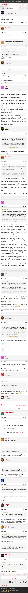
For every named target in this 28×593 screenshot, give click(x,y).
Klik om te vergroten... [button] (14, 147)
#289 (26, 278)
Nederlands (12, 588)
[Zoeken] (26, 1)
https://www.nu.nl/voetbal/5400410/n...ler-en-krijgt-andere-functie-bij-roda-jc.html (14, 23)
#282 (26, 32)
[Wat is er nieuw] (23, 1)
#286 (26, 133)
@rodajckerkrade (13, 424)
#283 (26, 46)
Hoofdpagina (4, 591)
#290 (26, 322)
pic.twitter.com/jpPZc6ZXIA (10, 430)
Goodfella (4, 8)
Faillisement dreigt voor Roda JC (9, 35)
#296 (26, 464)
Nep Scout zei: (5, 446)
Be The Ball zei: (5, 49)
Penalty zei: (4, 562)
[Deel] (24, 17)
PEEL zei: (3, 136)
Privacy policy (19, 590)
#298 (26, 509)
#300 (26, 559)
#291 (26, 361)
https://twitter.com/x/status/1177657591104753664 (14, 406)
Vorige (8, 574)
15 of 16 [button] (13, 574)
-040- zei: (3, 325)
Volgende (19, 574)
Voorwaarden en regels (10, 590)
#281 (26, 17)
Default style (4, 588)
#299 (26, 531)
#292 (26, 379)
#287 (26, 161)
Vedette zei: (4, 543)
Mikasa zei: (4, 467)
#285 (26, 92)
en (12, 82)
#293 (26, 402)
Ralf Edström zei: (5, 69)
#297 (26, 484)
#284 (26, 67)
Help (24, 590)
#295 (26, 444)
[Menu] (2, 1)
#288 (26, 206)
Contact (2, 590)
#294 (26, 417)
